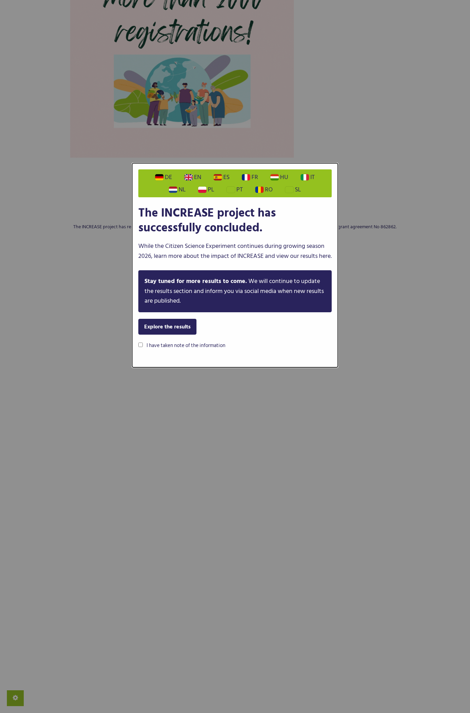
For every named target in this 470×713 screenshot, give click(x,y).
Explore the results (167, 326)
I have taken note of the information (185, 345)
